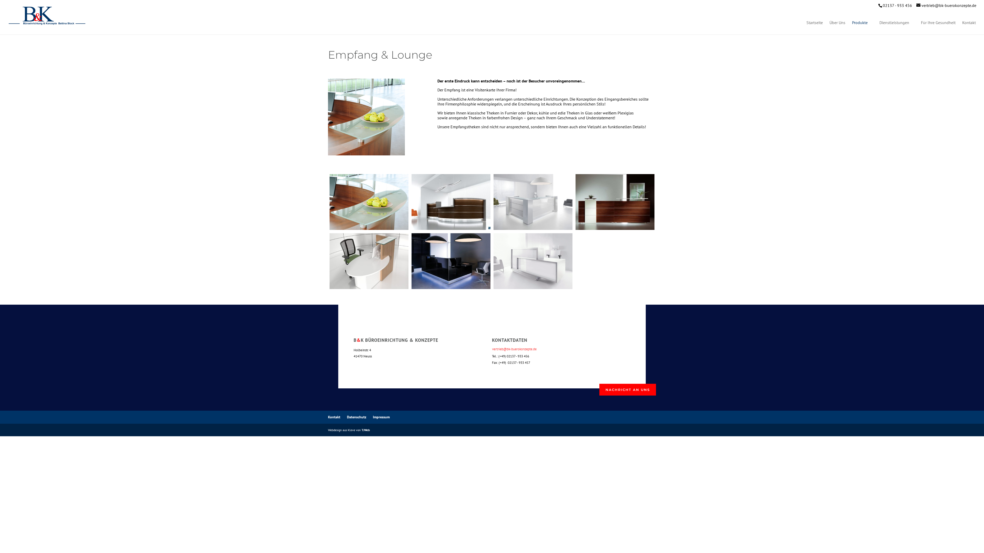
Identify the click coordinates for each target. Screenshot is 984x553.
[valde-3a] (533, 228)
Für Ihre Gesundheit (938, 23)
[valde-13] (451, 228)
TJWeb (366, 430)
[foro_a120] (533, 287)
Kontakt (969, 23)
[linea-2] (451, 287)
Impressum (381, 417)
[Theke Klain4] (615, 228)
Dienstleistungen (894, 23)
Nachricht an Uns (628, 390)
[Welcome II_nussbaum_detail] (369, 228)
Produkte (860, 23)
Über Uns (837, 23)
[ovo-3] (369, 287)
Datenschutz (356, 417)
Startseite (814, 23)
